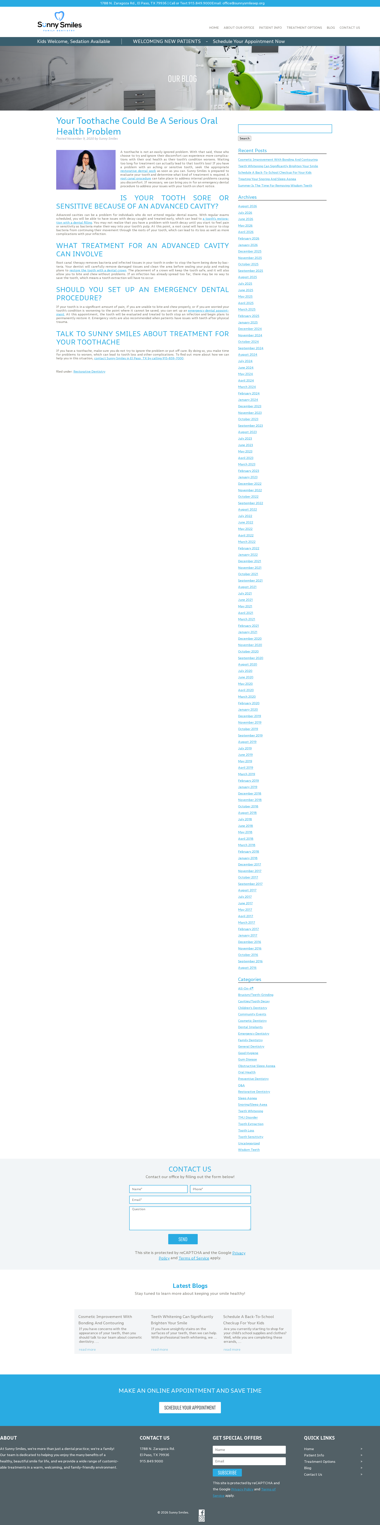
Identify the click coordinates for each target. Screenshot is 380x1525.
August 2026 (247, 206)
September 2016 (250, 961)
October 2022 (248, 497)
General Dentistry (251, 1047)
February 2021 (248, 626)
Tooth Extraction (250, 1124)
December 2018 (249, 793)
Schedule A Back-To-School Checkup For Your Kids (275, 173)
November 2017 (249, 871)
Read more (87, 1349)
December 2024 (250, 329)
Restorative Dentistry (89, 371)
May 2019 (245, 761)
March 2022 (247, 542)
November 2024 (250, 335)
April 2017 (245, 916)
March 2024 (247, 387)
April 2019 (245, 768)
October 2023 (248, 419)
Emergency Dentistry (253, 1033)
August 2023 (247, 432)
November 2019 (249, 722)
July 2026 (245, 213)
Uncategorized (249, 1143)
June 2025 (245, 290)
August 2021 (247, 587)
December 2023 (249, 406)
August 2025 (247, 277)
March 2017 (246, 923)
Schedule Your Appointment (190, 1407)
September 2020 (250, 658)
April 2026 (246, 232)
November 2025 (250, 258)
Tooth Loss (246, 1130)
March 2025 (247, 309)
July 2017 (245, 897)
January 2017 (247, 935)
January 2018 (247, 858)
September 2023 (250, 426)
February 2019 (248, 781)
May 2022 (245, 529)
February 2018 (248, 851)
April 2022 (246, 535)
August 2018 (247, 813)
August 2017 (247, 890)
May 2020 (245, 684)
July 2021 (245, 593)
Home (214, 28)
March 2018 (246, 845)
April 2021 (245, 613)
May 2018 (245, 832)
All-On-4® (246, 988)
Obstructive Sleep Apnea (256, 1066)
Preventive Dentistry (253, 1079)
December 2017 (249, 864)
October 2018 (248, 806)
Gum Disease (247, 1059)
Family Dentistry (250, 1040)
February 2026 (248, 238)
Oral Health (247, 1072)
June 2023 (245, 445)
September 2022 (250, 503)
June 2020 (245, 677)
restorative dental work (138, 171)
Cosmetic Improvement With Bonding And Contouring (278, 160)
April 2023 (245, 458)
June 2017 (245, 903)
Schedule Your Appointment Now (249, 41)
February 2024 (249, 393)
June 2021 (245, 600)
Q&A (241, 1085)
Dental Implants (250, 1027)
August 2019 (247, 742)
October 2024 (248, 342)
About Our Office (239, 28)
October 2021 (248, 574)
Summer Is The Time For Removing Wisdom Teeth (275, 185)
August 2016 (247, 968)
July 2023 (245, 438)
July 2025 (245, 283)
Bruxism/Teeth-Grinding (255, 995)
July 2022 (245, 516)
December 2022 (249, 484)
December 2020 (250, 638)
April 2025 (246, 303)
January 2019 (247, 787)
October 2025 (248, 264)
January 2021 (247, 632)
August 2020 (247, 664)
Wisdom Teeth (249, 1150)
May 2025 (245, 297)
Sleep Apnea (247, 1098)
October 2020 (248, 651)
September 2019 (250, 735)
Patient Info (270, 28)
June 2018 (245, 826)
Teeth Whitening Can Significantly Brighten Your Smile (278, 166)
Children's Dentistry (252, 1008)
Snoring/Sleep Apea (252, 1105)
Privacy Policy (242, 1489)
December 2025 (249, 251)
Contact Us (350, 28)
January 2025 (248, 322)
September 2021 (250, 580)
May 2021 (245, 606)
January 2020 (248, 710)
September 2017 (250, 884)
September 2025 (250, 271)
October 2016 (248, 955)
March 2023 (246, 464)
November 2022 (250, 490)
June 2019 (245, 755)
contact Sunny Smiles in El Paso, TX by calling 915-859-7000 (138, 358)
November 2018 (250, 800)
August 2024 (247, 355)
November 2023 (250, 413)
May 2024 (245, 374)
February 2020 (248, 703)
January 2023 (247, 477)
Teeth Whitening (250, 1111)
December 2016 (249, 942)
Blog (331, 28)
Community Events (252, 1014)
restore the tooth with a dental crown (97, 270)
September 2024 (250, 348)
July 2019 (245, 748)
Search (245, 138)
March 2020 (247, 697)
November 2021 (249, 568)
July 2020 (245, 671)
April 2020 (246, 690)
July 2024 (245, 361)
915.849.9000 (200, 3)
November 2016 (249, 948)
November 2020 (250, 645)
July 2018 (245, 819)
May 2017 (245, 910)
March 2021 (246, 619)
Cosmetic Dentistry (252, 1021)
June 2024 (246, 367)
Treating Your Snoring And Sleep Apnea (267, 179)
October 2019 (248, 729)
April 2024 (246, 380)
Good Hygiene (248, 1053)
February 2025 (248, 316)
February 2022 (248, 548)
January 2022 (248, 555)
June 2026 (245, 219)
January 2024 (248, 400)
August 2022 (247, 510)
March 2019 (246, 774)
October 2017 (248, 877)
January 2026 (248, 245)
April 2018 (245, 839)
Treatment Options (304, 28)
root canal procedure (135, 178)
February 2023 (248, 471)
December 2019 (249, 716)
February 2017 (248, 929)
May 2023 (245, 451)
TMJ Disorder (248, 1117)
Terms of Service (194, 1258)
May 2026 (245, 225)
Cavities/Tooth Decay (254, 1001)
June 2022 (245, 522)
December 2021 (249, 561)
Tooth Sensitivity (250, 1137)
